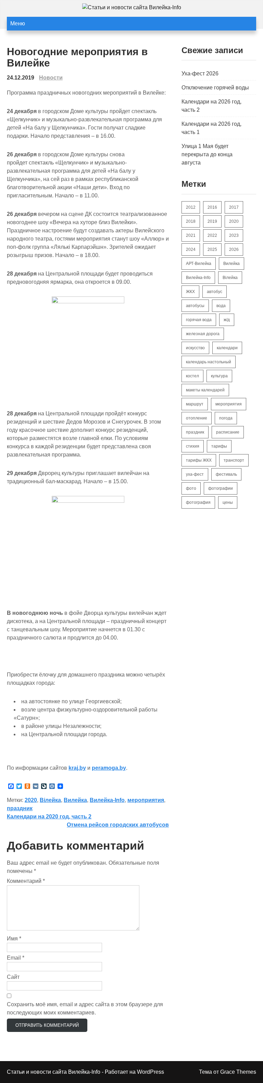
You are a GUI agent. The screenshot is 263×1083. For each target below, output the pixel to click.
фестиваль (226, 474)
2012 (191, 207)
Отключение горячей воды (215, 87)
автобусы (195, 305)
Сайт (13, 977)
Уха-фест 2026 (199, 73)
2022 (212, 235)
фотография (198, 502)
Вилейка (75, 800)
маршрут (194, 404)
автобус (214, 291)
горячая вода (199, 319)
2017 (234, 207)
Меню (17, 23)
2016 (212, 207)
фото (191, 488)
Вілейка (50, 800)
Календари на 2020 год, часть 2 (49, 816)
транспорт (234, 460)
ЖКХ (190, 291)
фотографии (220, 488)
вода (221, 305)
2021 (191, 235)
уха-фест (195, 474)
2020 (31, 800)
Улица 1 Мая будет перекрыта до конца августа (207, 154)
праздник (20, 808)
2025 (212, 249)
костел (192, 376)
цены (228, 502)
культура (219, 376)
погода (226, 418)
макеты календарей (205, 390)
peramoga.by (109, 768)
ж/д (227, 319)
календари (227, 347)
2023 (234, 235)
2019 (212, 221)
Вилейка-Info (107, 800)
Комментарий (26, 881)
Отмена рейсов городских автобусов (118, 825)
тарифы (219, 446)
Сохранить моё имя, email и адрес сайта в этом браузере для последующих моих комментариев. (85, 1008)
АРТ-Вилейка (198, 263)
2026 (234, 249)
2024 (191, 249)
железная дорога (203, 333)
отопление (196, 418)
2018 (191, 221)
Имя (14, 938)
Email (15, 958)
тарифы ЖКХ (199, 460)
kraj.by (77, 768)
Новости (51, 78)
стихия (192, 446)
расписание (227, 432)
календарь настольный (208, 362)
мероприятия (145, 800)
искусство (195, 347)
